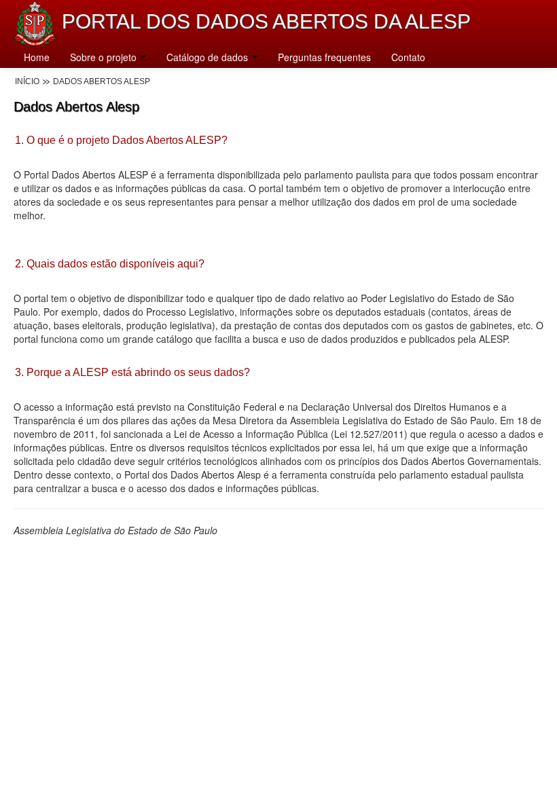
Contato (408, 57)
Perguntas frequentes (324, 57)
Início (27, 81)
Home (37, 57)
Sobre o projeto (104, 57)
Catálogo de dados (208, 57)
